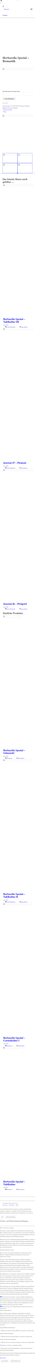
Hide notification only (15, 1361)
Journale (5, 15)
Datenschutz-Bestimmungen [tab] (7, 1350)
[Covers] (17, 19)
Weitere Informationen (10, 1217)
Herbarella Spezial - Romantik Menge (11, 91)
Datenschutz (3, 1358)
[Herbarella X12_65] (25, 168)
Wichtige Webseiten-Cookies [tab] (7, 1250)
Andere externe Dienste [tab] (5, 1310)
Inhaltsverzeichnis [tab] (7, 110)
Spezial (15, 108)
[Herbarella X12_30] (25, 158)
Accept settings (4, 1361)
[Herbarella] (14, 9)
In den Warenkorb (9, 98)
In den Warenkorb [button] (10, 327)
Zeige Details (24, 327)
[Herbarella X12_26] (10, 158)
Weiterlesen (9, 758)
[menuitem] (31, 9)
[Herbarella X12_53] (10, 168)
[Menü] (31, 9)
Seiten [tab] (4, 111)
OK (2, 1217)
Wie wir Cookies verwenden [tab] (7, 1228)
